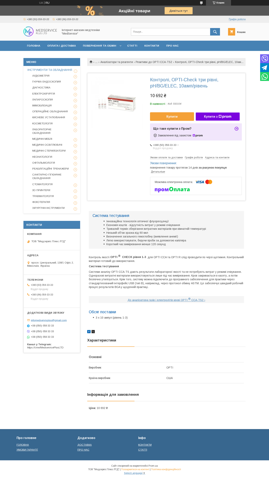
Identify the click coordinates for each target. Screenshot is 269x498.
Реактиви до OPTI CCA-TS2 (154, 62)
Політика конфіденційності (166, 469)
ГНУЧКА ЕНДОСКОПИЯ (46, 81)
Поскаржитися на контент (135, 469)
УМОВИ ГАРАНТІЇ (27, 449)
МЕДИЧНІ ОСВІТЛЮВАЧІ (47, 144)
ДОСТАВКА (84, 444)
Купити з (211, 116)
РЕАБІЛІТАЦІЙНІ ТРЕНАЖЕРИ (50, 168)
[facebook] (89, 332)
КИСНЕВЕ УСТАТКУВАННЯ (48, 117)
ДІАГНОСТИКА (41, 87)
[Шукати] (215, 32)
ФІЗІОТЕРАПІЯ (41, 202)
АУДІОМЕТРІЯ (40, 75)
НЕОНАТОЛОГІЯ (42, 156)
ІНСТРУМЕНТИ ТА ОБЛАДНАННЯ (49, 69)
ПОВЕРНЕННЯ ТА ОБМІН (99, 45)
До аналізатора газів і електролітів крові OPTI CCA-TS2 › (166, 300)
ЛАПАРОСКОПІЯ (42, 99)
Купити (172, 116)
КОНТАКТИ (151, 45)
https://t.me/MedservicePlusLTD (45, 347)
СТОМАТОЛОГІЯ (42, 184)
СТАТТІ (132, 45)
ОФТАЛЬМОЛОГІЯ (43, 162)
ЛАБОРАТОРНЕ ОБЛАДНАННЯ (41, 131)
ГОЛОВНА (33, 45)
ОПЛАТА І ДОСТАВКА (61, 45)
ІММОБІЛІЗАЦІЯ (42, 105)
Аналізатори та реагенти (116, 62)
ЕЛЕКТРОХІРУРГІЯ (43, 93)
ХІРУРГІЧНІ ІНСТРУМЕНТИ (48, 207)
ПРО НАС (172, 45)
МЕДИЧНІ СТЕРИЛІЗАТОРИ (49, 150)
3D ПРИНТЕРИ (41, 190)
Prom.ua (153, 465)
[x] (93, 332)
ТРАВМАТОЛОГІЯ (43, 196)
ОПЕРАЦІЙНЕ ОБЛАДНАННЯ (50, 111)
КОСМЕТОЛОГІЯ (42, 123)
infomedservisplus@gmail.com (49, 320)
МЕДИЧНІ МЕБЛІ (42, 138)
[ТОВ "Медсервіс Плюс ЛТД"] (40, 35)
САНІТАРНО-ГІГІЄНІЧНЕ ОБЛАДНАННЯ (46, 176)
